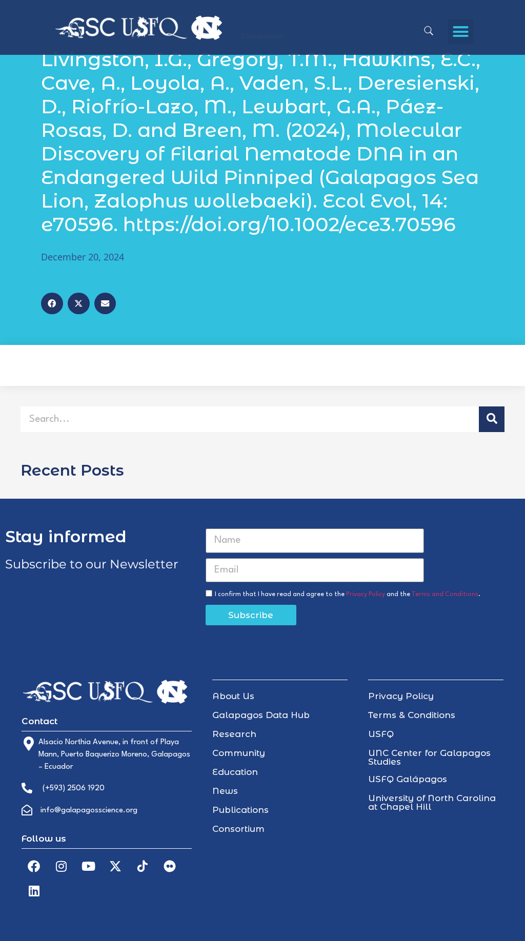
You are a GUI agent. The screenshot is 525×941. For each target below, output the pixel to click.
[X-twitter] (115, 866)
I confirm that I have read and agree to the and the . (347, 594)
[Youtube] (88, 866)
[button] (461, 32)
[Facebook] (34, 866)
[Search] (491, 419)
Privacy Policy (365, 594)
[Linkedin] (34, 890)
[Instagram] (61, 866)
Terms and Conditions (445, 594)
